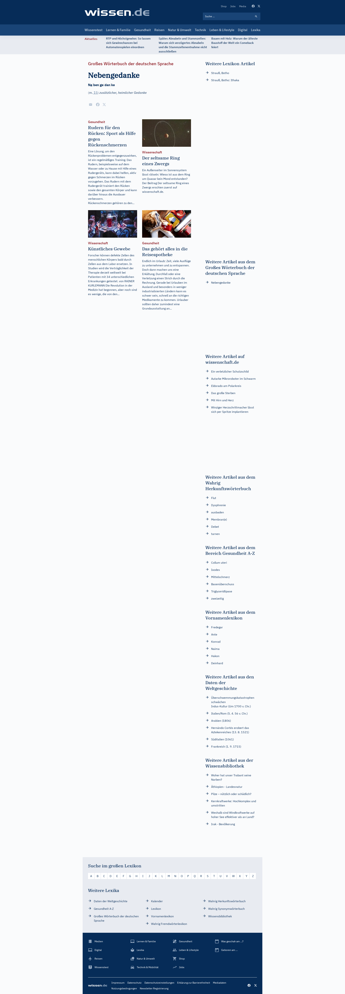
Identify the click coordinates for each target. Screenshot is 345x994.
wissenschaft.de (152, 191)
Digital (242, 30)
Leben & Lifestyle (222, 30)
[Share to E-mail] (90, 104)
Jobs (233, 6)
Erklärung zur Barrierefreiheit (193, 982)
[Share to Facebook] (98, 104)
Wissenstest (93, 30)
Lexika (255, 30)
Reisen (159, 30)
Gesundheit (142, 30)
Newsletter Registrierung (154, 988)
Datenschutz (134, 982)
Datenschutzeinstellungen (159, 982)
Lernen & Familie (118, 30)
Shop (224, 6)
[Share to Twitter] (104, 104)
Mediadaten (219, 982)
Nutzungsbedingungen (124, 988)
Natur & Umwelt (179, 30)
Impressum (118, 982)
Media (242, 6)
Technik (200, 30)
